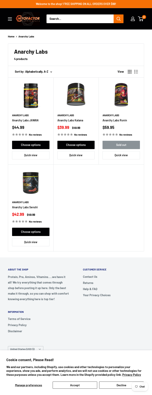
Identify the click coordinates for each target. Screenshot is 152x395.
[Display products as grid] (129, 71)
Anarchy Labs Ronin (115, 120)
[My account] (133, 19)
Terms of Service (19, 319)
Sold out (121, 145)
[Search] (119, 18)
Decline (121, 385)
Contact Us (90, 276)
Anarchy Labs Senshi (25, 207)
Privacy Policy (131, 374)
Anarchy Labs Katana (70, 120)
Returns (88, 283)
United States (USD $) (22, 349)
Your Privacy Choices (97, 295)
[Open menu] (10, 19)
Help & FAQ (90, 289)
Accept (75, 385)
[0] (140, 18)
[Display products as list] (136, 71)
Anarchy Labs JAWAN (25, 120)
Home (11, 36)
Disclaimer (15, 331)
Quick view (30, 155)
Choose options (31, 145)
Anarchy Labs (26, 36)
